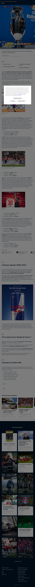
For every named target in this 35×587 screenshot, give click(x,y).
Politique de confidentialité (17, 94)
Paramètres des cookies (17, 98)
